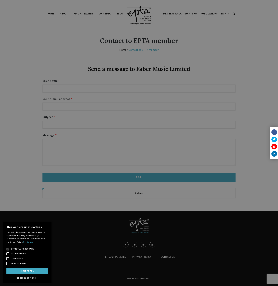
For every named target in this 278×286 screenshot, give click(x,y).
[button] (27, 278)
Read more (28, 242)
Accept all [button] (27, 271)
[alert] (139, 143)
